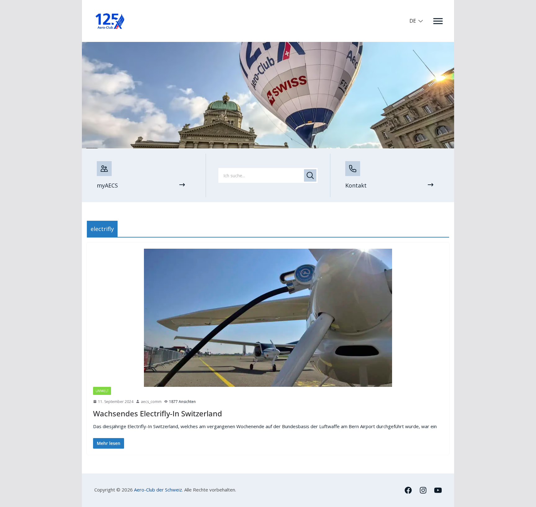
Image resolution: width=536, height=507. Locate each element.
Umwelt (102, 391)
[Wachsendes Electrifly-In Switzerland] (268, 318)
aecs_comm (151, 401)
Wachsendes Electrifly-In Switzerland (157, 413)
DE (412, 20)
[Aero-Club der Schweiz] (268, 46)
